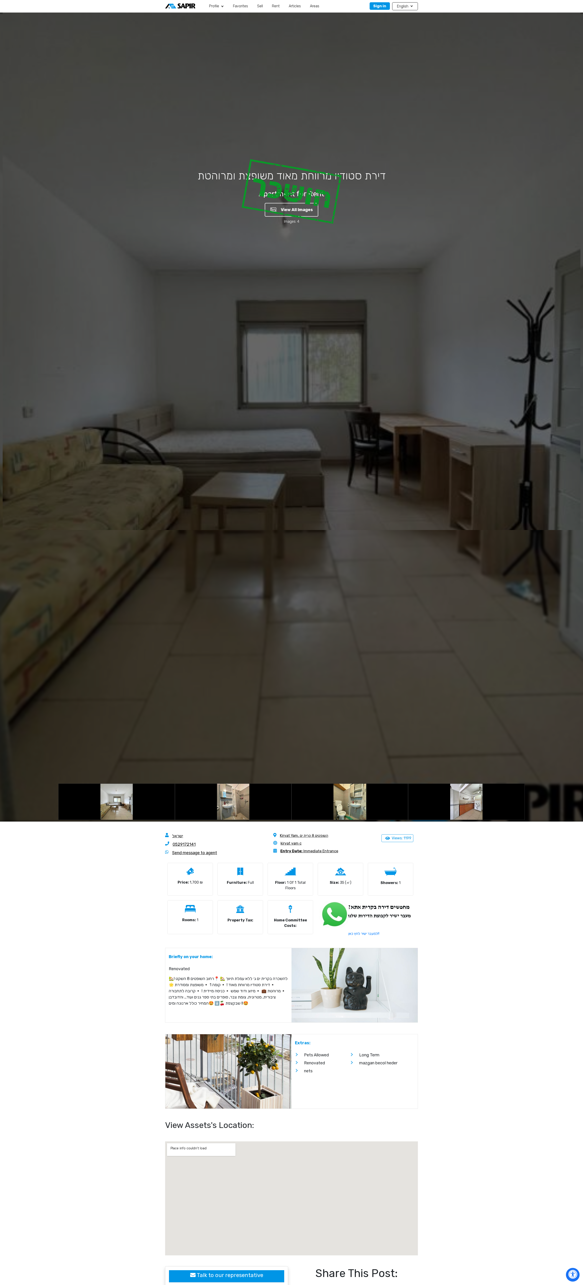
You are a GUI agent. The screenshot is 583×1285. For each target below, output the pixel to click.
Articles (295, 6)
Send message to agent (194, 852)
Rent (276, 6)
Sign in (379, 6)
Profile (214, 6)
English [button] (403, 6)
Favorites (240, 6)
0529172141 (184, 844)
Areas (314, 6)
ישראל (177, 835)
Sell (260, 6)
